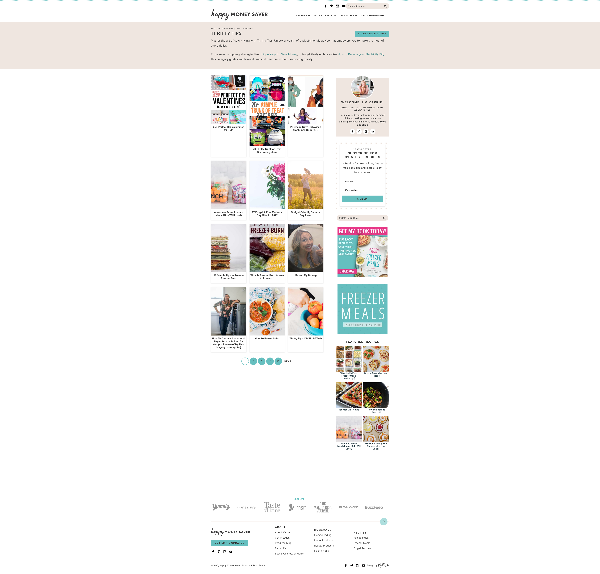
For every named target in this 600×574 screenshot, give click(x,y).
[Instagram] (337, 6)
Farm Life (347, 15)
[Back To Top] (384, 521)
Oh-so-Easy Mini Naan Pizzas (376, 374)
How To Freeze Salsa (267, 338)
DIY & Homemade (373, 15)
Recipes (301, 15)
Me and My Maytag (306, 275)
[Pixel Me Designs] (383, 565)
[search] (385, 6)
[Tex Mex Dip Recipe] (349, 406)
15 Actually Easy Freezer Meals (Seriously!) (349, 376)
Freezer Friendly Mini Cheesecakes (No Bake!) (376, 446)
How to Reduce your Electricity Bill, (361, 54)
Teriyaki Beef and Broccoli (376, 411)
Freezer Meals (361, 542)
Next (288, 361)
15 (278, 361)
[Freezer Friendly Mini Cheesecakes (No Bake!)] (376, 440)
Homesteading (322, 535)
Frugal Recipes (362, 548)
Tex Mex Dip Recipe (349, 409)
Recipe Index (361, 537)
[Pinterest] (331, 6)
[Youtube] (343, 6)
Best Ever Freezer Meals (289, 553)
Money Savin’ (323, 15)
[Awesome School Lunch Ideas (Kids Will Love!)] (349, 440)
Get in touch (282, 537)
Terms (262, 565)
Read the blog (283, 542)
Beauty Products (324, 545)
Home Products (323, 540)
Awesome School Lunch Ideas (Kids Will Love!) (349, 446)
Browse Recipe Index (372, 34)
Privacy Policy (249, 565)
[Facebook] (325, 6)
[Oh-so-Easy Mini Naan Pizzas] (376, 370)
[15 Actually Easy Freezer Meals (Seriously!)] (349, 370)
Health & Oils (321, 550)
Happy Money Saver (239, 15)
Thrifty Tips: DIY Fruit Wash (306, 338)
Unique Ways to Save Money (278, 54)
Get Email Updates (230, 543)
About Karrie (282, 532)
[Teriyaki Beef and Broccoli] (376, 406)
